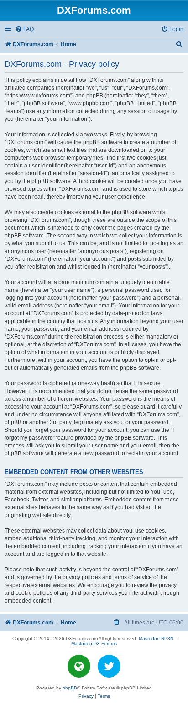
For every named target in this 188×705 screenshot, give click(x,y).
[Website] (79, 666)
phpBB (70, 687)
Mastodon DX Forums (94, 643)
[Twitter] (109, 666)
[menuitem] (24, 29)
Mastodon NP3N (156, 638)
